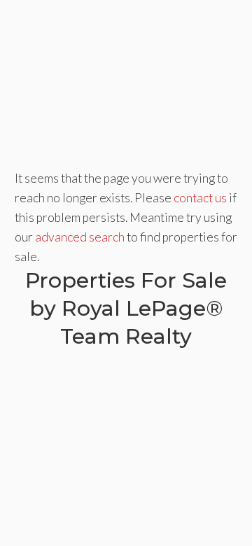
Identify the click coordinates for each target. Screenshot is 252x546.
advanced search (80, 237)
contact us (200, 197)
